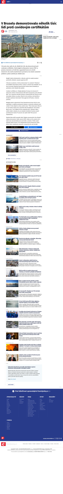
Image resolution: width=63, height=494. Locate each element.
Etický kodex (25, 443)
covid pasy (18, 158)
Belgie (9, 158)
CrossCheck (9, 412)
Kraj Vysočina (30, 416)
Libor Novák (13, 379)
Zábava (8, 427)
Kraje (29, 397)
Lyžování (41, 407)
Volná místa (56, 443)
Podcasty (21, 403)
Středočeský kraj (31, 400)
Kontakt (33, 443)
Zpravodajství (11, 397)
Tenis (41, 401)
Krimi (7, 408)
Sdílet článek (52, 32)
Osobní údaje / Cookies (48, 443)
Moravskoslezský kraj (32, 403)
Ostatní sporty (42, 409)
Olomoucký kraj (31, 407)
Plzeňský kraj (30, 408)
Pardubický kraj (31, 412)
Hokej (41, 399)
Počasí (8, 407)
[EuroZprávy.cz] (4, 2)
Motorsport (42, 403)
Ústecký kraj (30, 404)
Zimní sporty (42, 408)
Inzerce (42, 443)
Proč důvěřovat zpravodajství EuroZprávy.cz (13, 62)
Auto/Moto (51, 400)
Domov (8, 399)
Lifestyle (8, 425)
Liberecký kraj (30, 413)
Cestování (51, 401)
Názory (22, 397)
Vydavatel (38, 443)
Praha (29, 399)
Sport (8, 401)
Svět (8, 2)
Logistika (8, 405)
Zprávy (8, 422)
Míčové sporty (42, 405)
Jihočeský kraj (30, 405)
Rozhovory (22, 399)
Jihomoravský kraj (31, 401)
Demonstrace (13, 158)
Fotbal (41, 400)
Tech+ (50, 399)
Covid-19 (8, 413)
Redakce (30, 443)
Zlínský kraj (30, 409)
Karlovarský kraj (31, 414)
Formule (41, 404)
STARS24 (9, 420)
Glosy (21, 400)
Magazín (8, 409)
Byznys (8, 403)
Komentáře (22, 401)
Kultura (8, 404)
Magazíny (52, 397)
